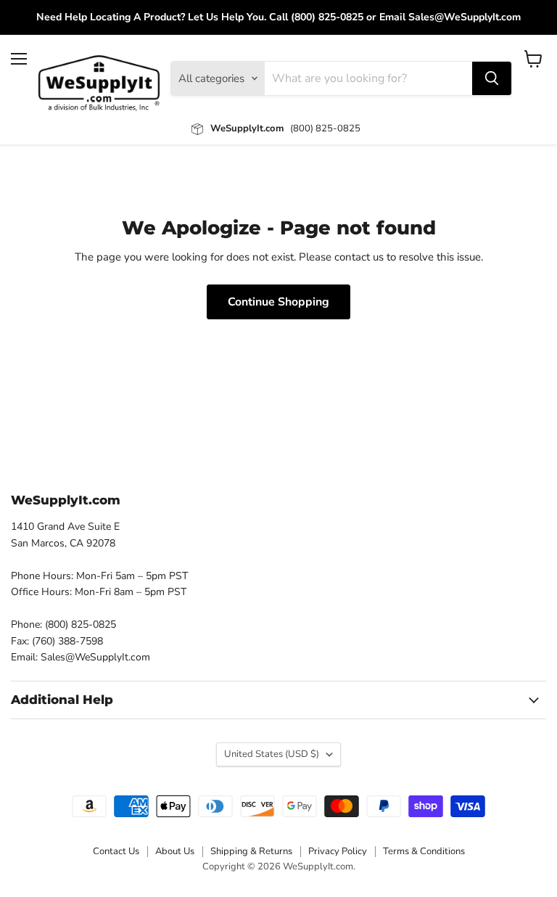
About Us (174, 851)
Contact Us (116, 851)
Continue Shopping (278, 302)
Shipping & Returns (251, 851)
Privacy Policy (337, 851)
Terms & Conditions (424, 851)
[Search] (491, 78)
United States (271, 754)
